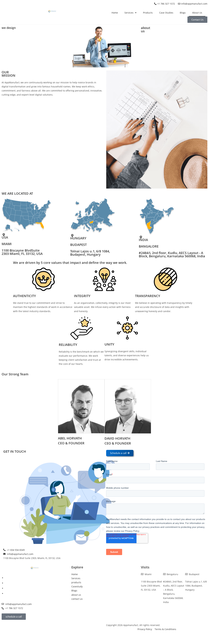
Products (148, 12)
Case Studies (166, 12)
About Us (197, 12)
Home (115, 12)
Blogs (183, 12)
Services (128, 12)
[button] (14, 616)
